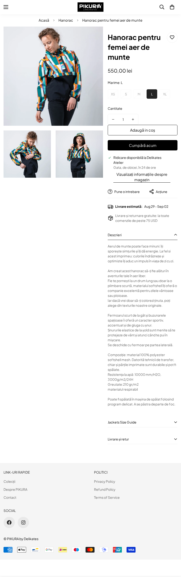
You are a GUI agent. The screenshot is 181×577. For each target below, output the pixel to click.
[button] (172, 7)
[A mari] (95, 36)
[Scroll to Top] (171, 551)
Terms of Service (107, 497)
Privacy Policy (104, 481)
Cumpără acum (142, 145)
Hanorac (65, 20)
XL (165, 94)
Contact (10, 497)
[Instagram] (23, 522)
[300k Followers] (9, 522)
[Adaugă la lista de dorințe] (172, 37)
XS (113, 94)
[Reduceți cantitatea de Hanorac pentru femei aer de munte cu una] (113, 119)
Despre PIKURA (15, 489)
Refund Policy (104, 489)
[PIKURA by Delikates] (90, 7)
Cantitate (115, 108)
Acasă (44, 20)
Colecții (9, 481)
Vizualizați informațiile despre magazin (141, 177)
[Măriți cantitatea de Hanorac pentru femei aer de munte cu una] (133, 119)
